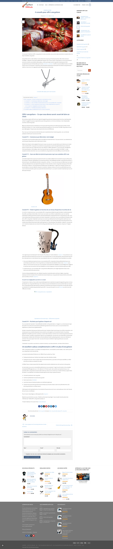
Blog (46, 4)
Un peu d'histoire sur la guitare (84, 57)
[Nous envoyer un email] (87, 1)
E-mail (41, 448)
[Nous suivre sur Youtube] (90, 1)
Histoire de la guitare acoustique (63, 425)
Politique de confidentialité (45, 545)
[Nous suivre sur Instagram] (86, 1)
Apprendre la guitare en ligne (55, 4)
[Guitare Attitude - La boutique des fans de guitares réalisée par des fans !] (28, 5)
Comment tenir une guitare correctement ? (86, 31)
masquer (35, 97)
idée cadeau (58, 410)
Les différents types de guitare (86, 35)
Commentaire (27, 436)
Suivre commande (56, 1)
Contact (75, 1)
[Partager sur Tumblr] (53, 406)
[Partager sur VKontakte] (49, 406)
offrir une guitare (63, 410)
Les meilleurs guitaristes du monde (85, 22)
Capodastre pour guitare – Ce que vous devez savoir (85, 17)
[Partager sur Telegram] (56, 406)
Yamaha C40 (34, 206)
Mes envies (63, 1)
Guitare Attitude (42, 401)
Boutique (41, 4)
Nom (25, 448)
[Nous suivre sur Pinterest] (34, 536)
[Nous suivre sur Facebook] (85, 1)
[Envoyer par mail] (44, 406)
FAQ (72, 1)
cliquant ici (35, 276)
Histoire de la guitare (85, 26)
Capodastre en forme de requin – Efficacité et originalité (46, 318)
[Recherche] (37, 5)
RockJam (61, 287)
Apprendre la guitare (81, 46)
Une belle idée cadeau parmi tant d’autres (46, 91)
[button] (81, 1)
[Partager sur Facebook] (39, 406)
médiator (35, 380)
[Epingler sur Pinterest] (46, 406)
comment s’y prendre (48, 63)
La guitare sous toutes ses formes (82, 52)
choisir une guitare (52, 410)
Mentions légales (31, 545)
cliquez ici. (60, 254)
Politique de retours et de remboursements (63, 545)
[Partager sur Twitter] (41, 406)
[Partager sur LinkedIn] (51, 406)
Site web (58, 448)
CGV (37, 545)
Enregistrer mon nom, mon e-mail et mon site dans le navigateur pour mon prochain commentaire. (45, 454)
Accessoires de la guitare (82, 44)
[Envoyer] (89, 70)
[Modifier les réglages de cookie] (2, 545)
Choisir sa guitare (47, 10)
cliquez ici (66, 262)
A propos (68, 1)
